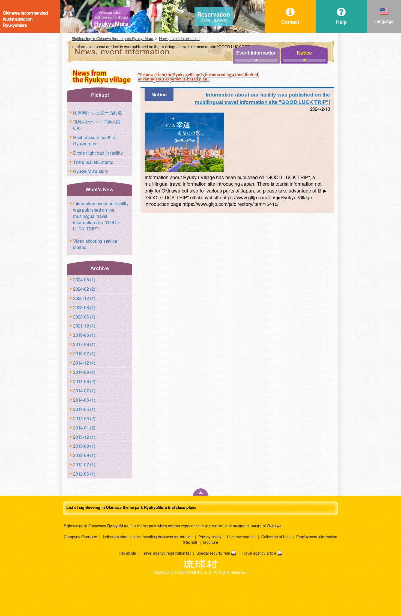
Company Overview (80, 536)
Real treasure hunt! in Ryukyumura (94, 140)
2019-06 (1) (84, 335)
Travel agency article (259, 553)
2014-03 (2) (84, 418)
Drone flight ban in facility (97, 152)
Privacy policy (209, 536)
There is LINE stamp (93, 162)
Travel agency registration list (166, 553)
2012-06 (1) (84, 473)
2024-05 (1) (84, 279)
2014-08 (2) (84, 381)
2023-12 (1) (84, 298)
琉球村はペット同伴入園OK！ (97, 124)
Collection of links (275, 536)
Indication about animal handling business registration (148, 536)
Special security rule (213, 553)
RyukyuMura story (90, 171)
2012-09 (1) (84, 455)
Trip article (127, 553)
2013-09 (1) (84, 446)
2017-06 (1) (84, 344)
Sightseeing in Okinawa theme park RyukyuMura (112, 38)
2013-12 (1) (84, 437)
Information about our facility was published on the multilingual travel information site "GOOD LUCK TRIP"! (100, 216)
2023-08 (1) (84, 307)
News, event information (179, 38)
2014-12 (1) (84, 362)
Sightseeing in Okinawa (83, 525)
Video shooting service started (95, 244)
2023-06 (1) (84, 316)
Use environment (241, 536)
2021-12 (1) (84, 325)
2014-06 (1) (84, 399)
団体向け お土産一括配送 (97, 112)
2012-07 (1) (84, 464)
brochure (210, 542)
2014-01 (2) (84, 427)
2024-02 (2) (84, 289)
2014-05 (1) (84, 409)
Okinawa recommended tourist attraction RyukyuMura (25, 16)
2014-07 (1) (84, 390)
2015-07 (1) (84, 353)
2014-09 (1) (84, 372)
